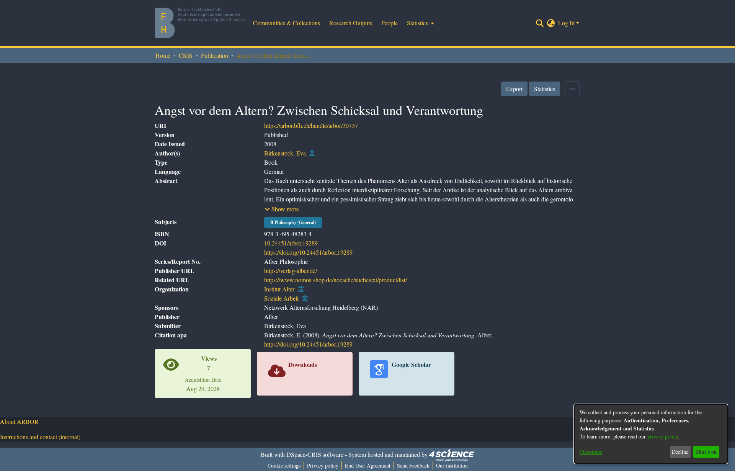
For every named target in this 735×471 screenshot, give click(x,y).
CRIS (186, 55)
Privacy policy (322, 465)
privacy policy (662, 436)
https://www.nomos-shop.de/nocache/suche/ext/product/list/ (335, 280)
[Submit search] (540, 23)
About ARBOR (19, 421)
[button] (281, 209)
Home (162, 55)
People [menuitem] (389, 23)
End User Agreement (367, 465)
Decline (680, 451)
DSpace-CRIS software (314, 454)
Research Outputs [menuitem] (350, 23)
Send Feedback (413, 465)
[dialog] (650, 433)
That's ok (706, 452)
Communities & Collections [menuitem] (286, 23)
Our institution (452, 465)
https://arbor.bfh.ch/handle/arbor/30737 (311, 125)
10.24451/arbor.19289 (291, 243)
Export (514, 89)
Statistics (544, 89)
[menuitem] (419, 23)
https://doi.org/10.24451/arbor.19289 (308, 252)
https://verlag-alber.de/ (290, 271)
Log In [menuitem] (566, 23)
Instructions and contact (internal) (40, 437)
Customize (591, 451)
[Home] (200, 23)
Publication (214, 55)
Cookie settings (284, 465)
